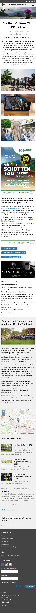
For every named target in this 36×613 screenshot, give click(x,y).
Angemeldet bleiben (10, 582)
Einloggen (30, 586)
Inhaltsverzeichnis (7, 539)
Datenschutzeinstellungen (9, 547)
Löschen (20, 586)
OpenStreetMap (24, 433)
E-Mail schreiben (8, 606)
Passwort (4, 576)
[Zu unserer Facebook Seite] (2, 564)
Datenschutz (5, 544)
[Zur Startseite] (14, 4)
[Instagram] (6, 564)
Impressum (4, 541)
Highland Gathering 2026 (23, 445)
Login (31, 1)
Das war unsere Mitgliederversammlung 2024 (22, 476)
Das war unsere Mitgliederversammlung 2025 (22, 462)
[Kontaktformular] (10, 564)
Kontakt (3, 536)
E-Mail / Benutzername (8, 569)
